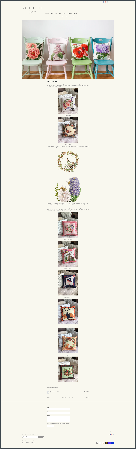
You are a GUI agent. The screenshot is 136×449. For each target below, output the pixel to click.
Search (28, 440)
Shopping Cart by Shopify (35, 443)
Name (48, 407)
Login (23, 2)
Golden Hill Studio (31, 442)
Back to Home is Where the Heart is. (68, 397)
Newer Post (87, 397)
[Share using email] (88, 391)
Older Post (48, 397)
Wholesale (32, 440)
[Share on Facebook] (84, 391)
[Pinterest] (105, 2)
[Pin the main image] (87, 391)
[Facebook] (103, 2)
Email (47, 411)
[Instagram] (107, 2)
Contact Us (24, 440)
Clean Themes (28, 443)
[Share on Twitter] (86, 391)
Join (26, 2)
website (56, 387)
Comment (48, 415)
